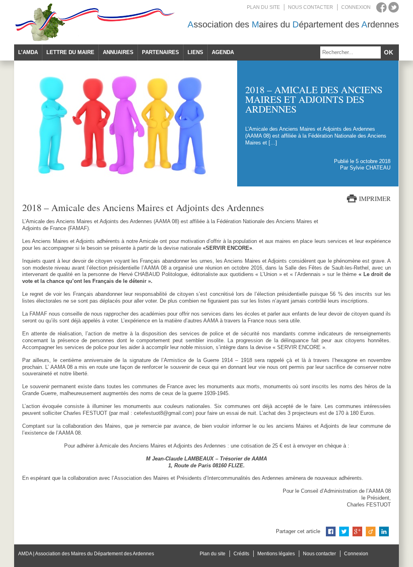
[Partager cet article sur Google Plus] (357, 531)
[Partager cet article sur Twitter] (344, 531)
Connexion (356, 7)
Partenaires (160, 52)
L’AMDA (28, 52)
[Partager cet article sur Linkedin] (384, 531)
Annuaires (118, 52)
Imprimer (375, 199)
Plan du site (263, 7)
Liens (195, 52)
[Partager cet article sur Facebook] (331, 531)
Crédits (241, 554)
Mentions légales (276, 554)
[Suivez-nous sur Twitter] (393, 7)
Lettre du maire (70, 52)
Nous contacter (310, 7)
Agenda (223, 52)
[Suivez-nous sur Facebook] (381, 7)
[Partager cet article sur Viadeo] (370, 531)
